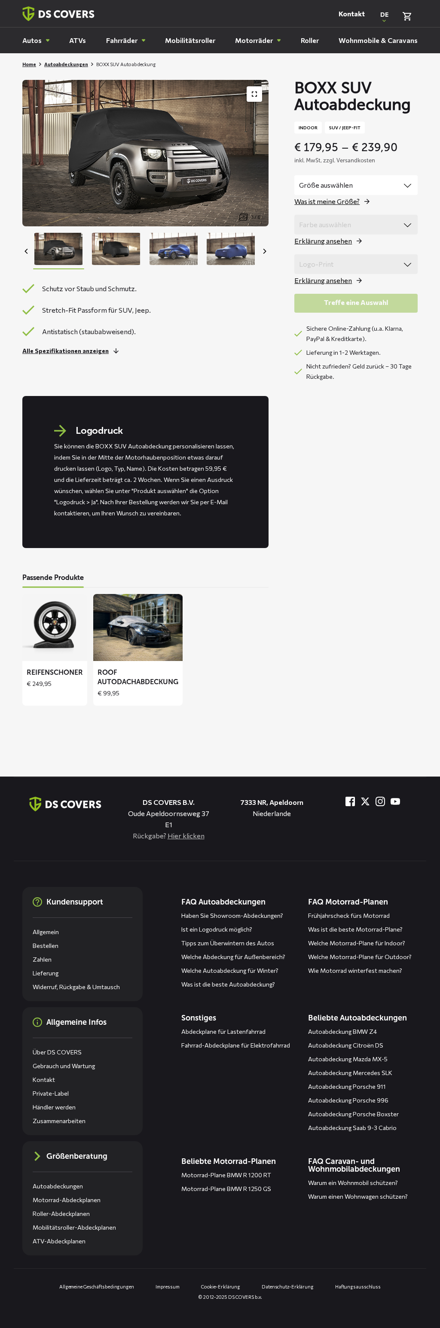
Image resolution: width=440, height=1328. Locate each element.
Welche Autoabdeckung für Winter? (229, 970)
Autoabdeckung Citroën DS (345, 1045)
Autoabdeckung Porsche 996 (348, 1100)
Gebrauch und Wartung (64, 1065)
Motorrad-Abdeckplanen (67, 1199)
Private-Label (51, 1093)
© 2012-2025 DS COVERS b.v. (230, 1297)
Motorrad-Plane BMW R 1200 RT (226, 1175)
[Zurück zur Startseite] (58, 13)
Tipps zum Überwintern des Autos (227, 943)
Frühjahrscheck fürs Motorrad (349, 915)
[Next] (264, 251)
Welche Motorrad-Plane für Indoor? (356, 943)
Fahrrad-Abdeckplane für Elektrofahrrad (235, 1045)
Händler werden (54, 1107)
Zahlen (42, 959)
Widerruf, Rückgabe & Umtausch (76, 986)
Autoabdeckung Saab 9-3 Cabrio (352, 1127)
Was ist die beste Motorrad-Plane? (355, 929)
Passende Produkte (53, 577)
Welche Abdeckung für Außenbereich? (233, 956)
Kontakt (352, 13)
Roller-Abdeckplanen (61, 1213)
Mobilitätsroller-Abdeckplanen (74, 1227)
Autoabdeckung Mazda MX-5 (348, 1059)
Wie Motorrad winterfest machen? (355, 970)
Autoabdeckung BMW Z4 (342, 1031)
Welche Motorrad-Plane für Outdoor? (360, 956)
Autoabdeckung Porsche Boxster (353, 1114)
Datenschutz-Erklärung (288, 1286)
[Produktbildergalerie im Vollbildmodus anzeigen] (254, 94)
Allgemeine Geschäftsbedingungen (96, 1286)
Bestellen (45, 945)
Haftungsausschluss (358, 1286)
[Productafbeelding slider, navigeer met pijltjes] (145, 153)
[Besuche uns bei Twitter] (365, 801)
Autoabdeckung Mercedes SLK (350, 1072)
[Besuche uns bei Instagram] (380, 801)
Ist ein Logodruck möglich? (216, 929)
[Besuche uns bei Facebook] (350, 801)
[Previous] (26, 251)
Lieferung (45, 973)
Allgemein (46, 931)
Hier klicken (186, 836)
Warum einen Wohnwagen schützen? (358, 1196)
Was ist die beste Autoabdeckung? (228, 984)
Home (29, 64)
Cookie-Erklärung (220, 1286)
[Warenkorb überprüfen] (407, 16)
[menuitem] (35, 40)
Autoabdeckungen (66, 64)
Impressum (168, 1286)
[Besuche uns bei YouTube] (395, 801)
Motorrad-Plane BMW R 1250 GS (226, 1188)
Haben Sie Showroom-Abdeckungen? (232, 915)
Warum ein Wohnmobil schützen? (353, 1182)
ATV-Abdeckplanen (59, 1241)
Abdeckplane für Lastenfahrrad (223, 1031)
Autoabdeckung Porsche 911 (347, 1086)
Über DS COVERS (57, 1052)
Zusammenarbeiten (59, 1120)
